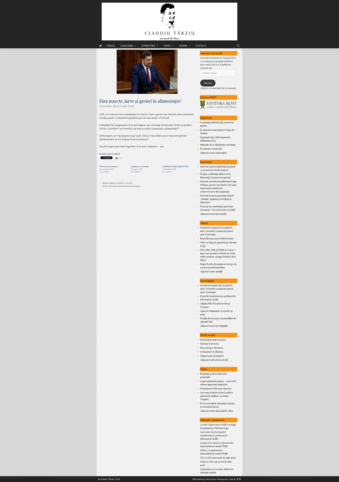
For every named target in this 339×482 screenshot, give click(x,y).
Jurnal (111, 45)
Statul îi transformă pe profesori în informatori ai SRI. (213, 435)
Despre (183, 45)
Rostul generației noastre (213, 339)
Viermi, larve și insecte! (108, 166)
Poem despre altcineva (211, 347)
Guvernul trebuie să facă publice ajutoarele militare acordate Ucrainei (216, 396)
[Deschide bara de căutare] (238, 45)
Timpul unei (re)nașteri (212, 355)
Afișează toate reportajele (213, 152)
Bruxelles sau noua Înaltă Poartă (216, 238)
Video (167, 45)
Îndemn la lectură (209, 343)
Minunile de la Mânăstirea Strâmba (218, 144)
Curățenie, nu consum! (140, 166)
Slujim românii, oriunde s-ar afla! (117, 183)
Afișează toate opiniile (211, 271)
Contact (201, 45)
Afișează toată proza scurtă (214, 359)
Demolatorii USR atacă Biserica (215, 388)
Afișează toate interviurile (213, 213)
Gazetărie (126, 45)
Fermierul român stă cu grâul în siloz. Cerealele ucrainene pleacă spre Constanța (216, 231)
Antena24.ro (206, 469)
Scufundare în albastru (211, 351)
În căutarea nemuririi (211, 148)
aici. (162, 146)
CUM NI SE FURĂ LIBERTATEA (175, 166)
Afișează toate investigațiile (214, 325)
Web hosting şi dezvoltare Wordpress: (210, 479)
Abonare (208, 83)
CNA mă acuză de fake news (221, 457)
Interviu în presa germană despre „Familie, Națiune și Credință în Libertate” (217, 199)
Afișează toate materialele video (216, 410)
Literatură (148, 45)
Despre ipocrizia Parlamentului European (121, 186)
